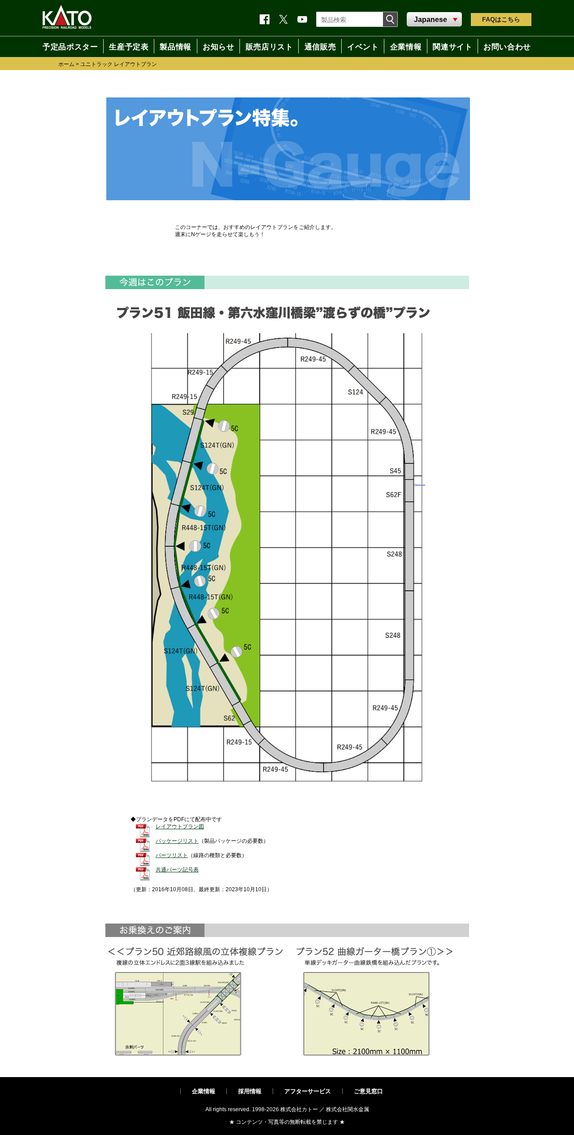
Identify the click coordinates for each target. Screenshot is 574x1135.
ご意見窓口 (368, 1091)
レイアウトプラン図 (180, 826)
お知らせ (214, 46)
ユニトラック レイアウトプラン (118, 64)
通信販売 (318, 46)
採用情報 (249, 1091)
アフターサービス (307, 1091)
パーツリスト (172, 855)
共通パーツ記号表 (177, 870)
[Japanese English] (434, 19)
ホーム (66, 64)
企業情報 (203, 1091)
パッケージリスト (177, 841)
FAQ (501, 19)
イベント (362, 46)
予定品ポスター (66, 46)
